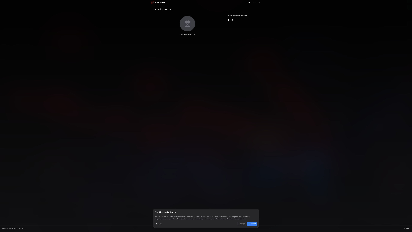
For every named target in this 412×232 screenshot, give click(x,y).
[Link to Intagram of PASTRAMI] (232, 20)
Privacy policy (21, 228)
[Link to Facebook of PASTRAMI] (228, 20)
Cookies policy (13, 228)
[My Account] (259, 2)
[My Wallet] (249, 2)
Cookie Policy (226, 219)
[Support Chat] (254, 2)
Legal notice (5, 228)
